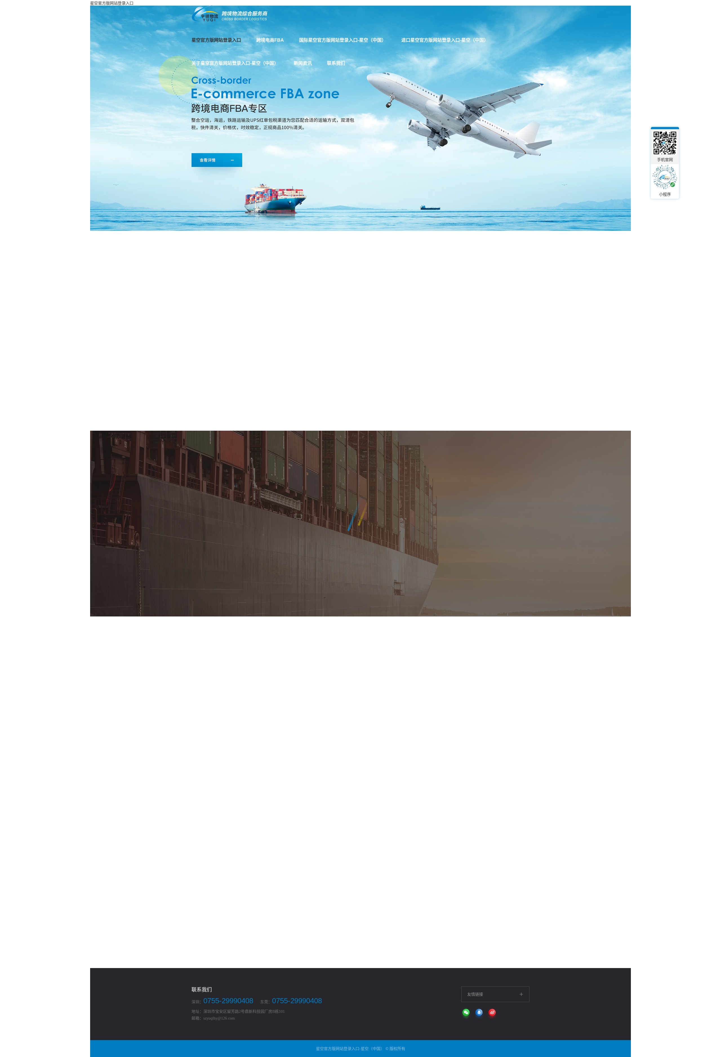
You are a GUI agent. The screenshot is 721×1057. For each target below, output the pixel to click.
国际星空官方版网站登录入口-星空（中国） (342, 40)
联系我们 (336, 63)
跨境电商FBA (270, 40)
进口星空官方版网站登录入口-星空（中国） (444, 40)
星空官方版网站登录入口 (216, 40)
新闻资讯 (303, 63)
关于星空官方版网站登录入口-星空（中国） (235, 63)
